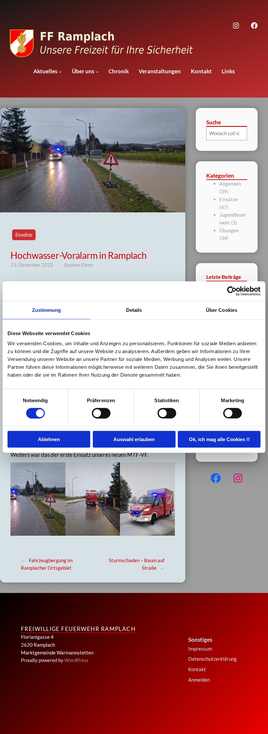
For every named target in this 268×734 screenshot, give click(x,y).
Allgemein (230, 184)
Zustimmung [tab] (46, 310)
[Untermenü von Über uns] (97, 71)
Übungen (229, 230)
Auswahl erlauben (134, 439)
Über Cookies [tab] (221, 310)
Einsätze (23, 235)
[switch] (101, 413)
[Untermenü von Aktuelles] (60, 71)
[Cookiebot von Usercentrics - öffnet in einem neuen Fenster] (231, 291)
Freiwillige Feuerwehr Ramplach (78, 628)
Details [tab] (134, 310)
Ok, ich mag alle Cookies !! (219, 439)
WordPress (76, 660)
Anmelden (199, 680)
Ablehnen (49, 439)
